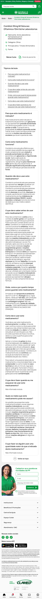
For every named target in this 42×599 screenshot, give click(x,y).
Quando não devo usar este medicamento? (18, 84)
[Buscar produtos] (34, 6)
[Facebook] (3, 537)
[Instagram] (7, 537)
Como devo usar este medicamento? (21, 101)
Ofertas (21, 597)
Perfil (38, 597)
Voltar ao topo (23, 459)
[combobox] (19, 6)
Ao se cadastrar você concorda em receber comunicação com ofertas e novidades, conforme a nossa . (27, 492)
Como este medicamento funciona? (21, 80)
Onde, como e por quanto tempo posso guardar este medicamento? (22, 96)
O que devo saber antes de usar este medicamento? (21, 90)
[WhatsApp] (39, 12)
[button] (12, 596)
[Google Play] (8, 545)
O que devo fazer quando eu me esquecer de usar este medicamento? (22, 106)
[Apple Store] (21, 545)
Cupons (29, 597)
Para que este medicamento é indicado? (19, 75)
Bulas (10, 18)
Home (4, 597)
